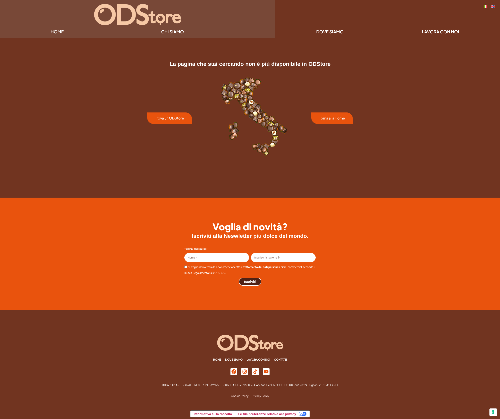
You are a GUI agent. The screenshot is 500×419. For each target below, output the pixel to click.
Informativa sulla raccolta (213, 414)
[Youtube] (266, 371)
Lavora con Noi (440, 31)
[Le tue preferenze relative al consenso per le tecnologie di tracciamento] (493, 412)
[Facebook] (233, 371)
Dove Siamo (330, 31)
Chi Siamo (172, 31)
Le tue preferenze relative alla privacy (267, 414)
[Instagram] (244, 371)
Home (57, 31)
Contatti (280, 359)
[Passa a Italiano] (485, 6)
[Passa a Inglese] (492, 6)
